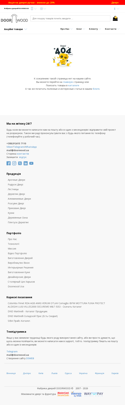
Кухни (11, 212)
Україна (83, 373)
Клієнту (93, 28)
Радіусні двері (15, 184)
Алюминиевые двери (19, 198)
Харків (114, 373)
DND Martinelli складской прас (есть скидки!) (33, 316)
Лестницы (13, 189)
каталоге (73, 85)
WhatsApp (31, 146)
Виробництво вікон (19, 262)
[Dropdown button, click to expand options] (33, 8)
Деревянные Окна (18, 217)
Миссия (12, 248)
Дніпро (27, 373)
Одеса (68, 373)
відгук (23, 157)
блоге (96, 88)
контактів (23, 153)
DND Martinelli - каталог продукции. (28, 311)
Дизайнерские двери (19, 276)
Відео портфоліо (17, 253)
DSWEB (30, 358)
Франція (99, 373)
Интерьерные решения (20, 267)
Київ (41, 373)
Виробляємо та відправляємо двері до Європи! (61, 2)
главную (68, 81)
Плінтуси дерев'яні (18, 222)
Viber (9, 146)
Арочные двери (16, 179)
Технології (13, 243)
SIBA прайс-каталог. (19, 320)
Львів (54, 373)
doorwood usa (16, 286)
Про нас (12, 239)
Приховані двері (17, 208)
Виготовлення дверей (20, 258)
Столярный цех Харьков (21, 281)
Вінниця (11, 373)
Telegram (18, 146)
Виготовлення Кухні (19, 272)
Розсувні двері (16, 203)
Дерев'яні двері (16, 193)
